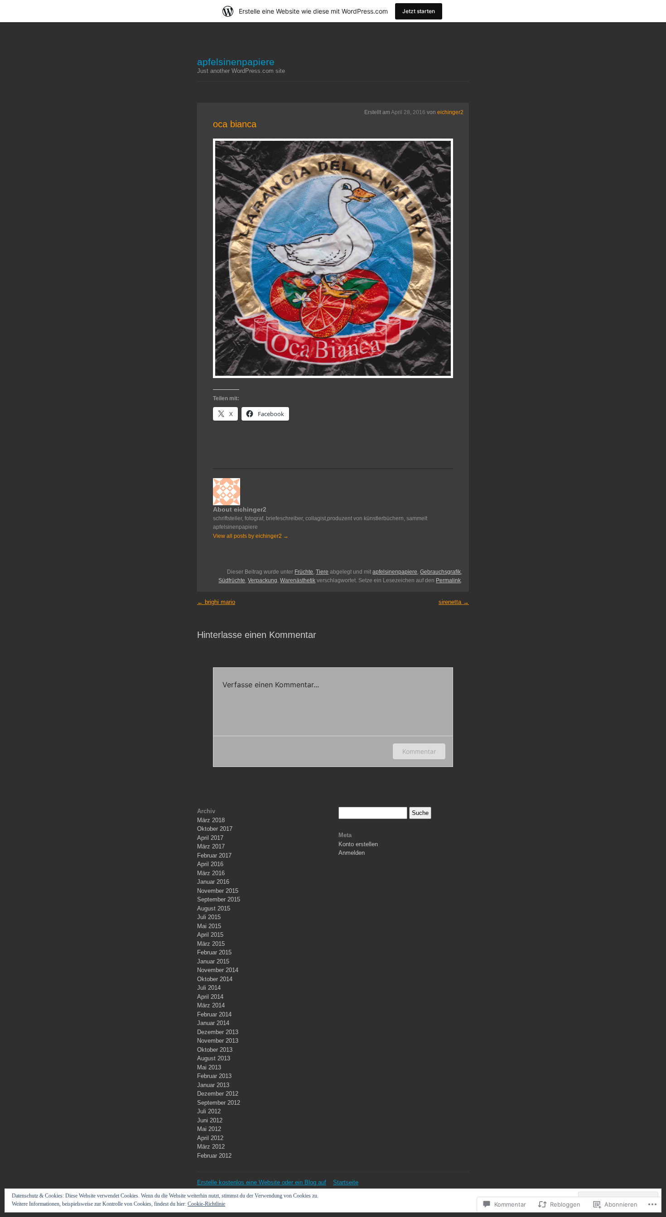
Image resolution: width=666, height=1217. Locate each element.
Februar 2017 (214, 855)
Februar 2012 (214, 1155)
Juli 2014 (209, 987)
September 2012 (218, 1102)
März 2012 (211, 1146)
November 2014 (217, 970)
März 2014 (211, 1005)
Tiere (322, 572)
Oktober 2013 (214, 1049)
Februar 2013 (214, 1076)
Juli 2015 (209, 917)
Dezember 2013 (217, 1032)
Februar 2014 (214, 1014)
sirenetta (454, 602)
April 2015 (210, 934)
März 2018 (211, 820)
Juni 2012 (209, 1120)
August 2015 (213, 908)
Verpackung (262, 580)
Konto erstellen (358, 844)
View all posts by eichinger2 (251, 536)
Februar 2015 (214, 952)
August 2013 (213, 1058)
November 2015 (217, 890)
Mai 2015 (209, 926)
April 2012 (210, 1138)
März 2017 (211, 846)
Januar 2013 (213, 1085)
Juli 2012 (209, 1111)
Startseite (345, 1182)
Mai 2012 (209, 1129)
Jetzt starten (418, 11)
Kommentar (419, 751)
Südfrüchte (231, 580)
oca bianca (234, 124)
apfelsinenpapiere (236, 62)
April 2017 (210, 837)
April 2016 (210, 864)
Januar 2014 (213, 1023)
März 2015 (211, 943)
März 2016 (211, 873)
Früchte (303, 572)
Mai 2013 (209, 1067)
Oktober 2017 (214, 828)
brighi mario (216, 602)
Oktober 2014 (214, 979)
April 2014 (210, 996)
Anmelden (351, 852)
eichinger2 (450, 112)
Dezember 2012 (217, 1093)
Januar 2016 (213, 881)
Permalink (448, 580)
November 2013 (217, 1040)
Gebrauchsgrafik (440, 572)
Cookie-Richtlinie (206, 1204)
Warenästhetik (297, 580)
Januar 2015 (213, 961)
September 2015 (218, 899)
